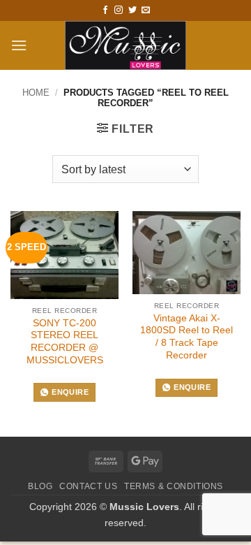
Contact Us (88, 486)
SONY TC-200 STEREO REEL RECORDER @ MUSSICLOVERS (64, 341)
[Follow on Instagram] (118, 10)
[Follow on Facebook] (105, 10)
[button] (18, 45)
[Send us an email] (146, 10)
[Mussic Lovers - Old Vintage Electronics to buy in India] (126, 45)
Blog (40, 486)
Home (36, 92)
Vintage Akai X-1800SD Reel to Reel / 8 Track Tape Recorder (186, 337)
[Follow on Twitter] (132, 10)
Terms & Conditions (173, 486)
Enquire (70, 392)
